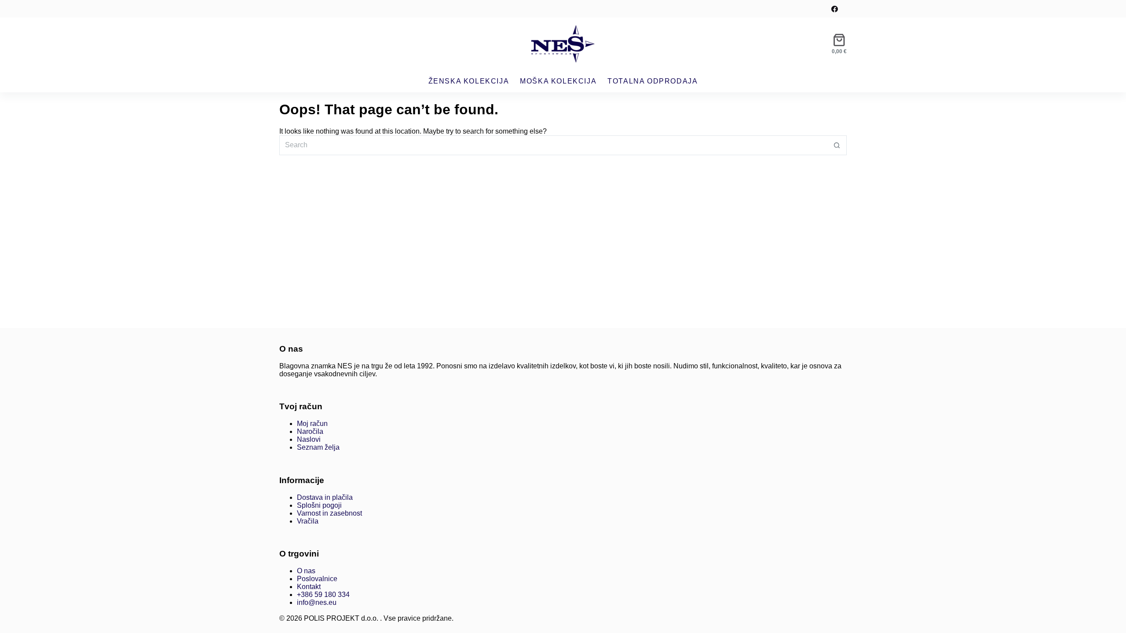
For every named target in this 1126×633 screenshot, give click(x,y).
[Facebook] (834, 9)
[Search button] (837, 145)
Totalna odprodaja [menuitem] (652, 81)
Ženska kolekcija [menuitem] (468, 81)
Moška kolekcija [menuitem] (558, 81)
